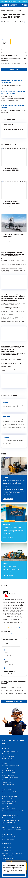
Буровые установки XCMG (8, 784)
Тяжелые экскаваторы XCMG (9, 801)
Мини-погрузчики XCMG (8, 756)
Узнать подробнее (8, 498)
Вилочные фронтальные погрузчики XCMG (12, 794)
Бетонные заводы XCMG (8, 839)
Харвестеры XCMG (7, 813)
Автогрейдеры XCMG (7, 758)
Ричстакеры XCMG (6, 787)
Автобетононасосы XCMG (8, 836)
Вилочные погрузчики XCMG (9, 791)
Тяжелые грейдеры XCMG (8, 808)
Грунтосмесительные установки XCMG (11, 829)
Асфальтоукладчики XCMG (8, 770)
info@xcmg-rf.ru (13, 1)
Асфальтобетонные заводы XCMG (10, 832)
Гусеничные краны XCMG (8, 817)
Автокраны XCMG (6, 760)
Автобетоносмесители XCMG (9, 796)
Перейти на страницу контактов (9, 633)
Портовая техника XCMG (8, 824)
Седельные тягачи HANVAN (8, 772)
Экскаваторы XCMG (7, 768)
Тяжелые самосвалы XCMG (8, 803)
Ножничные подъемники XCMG (9, 822)
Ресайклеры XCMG (7, 779)
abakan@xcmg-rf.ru (8, 655)
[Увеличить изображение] (24, 23)
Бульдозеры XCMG (6, 782)
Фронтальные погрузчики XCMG (10, 751)
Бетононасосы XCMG (7, 789)
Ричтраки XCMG (6, 753)
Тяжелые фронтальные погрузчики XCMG (12, 806)
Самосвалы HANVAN (7, 834)
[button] (22, 5)
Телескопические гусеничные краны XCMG (13, 810)
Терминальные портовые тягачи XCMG (11, 827)
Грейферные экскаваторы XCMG (10, 815)
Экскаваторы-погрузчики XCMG (10, 777)
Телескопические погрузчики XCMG (11, 765)
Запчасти (16, 740)
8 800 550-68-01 (22, 1)
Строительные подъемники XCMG (10, 820)
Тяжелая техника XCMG (8, 798)
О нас (4, 740)
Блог (3, 743)
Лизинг (22, 740)
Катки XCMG (5, 763)
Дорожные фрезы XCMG (8, 775)
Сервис (9, 740)
